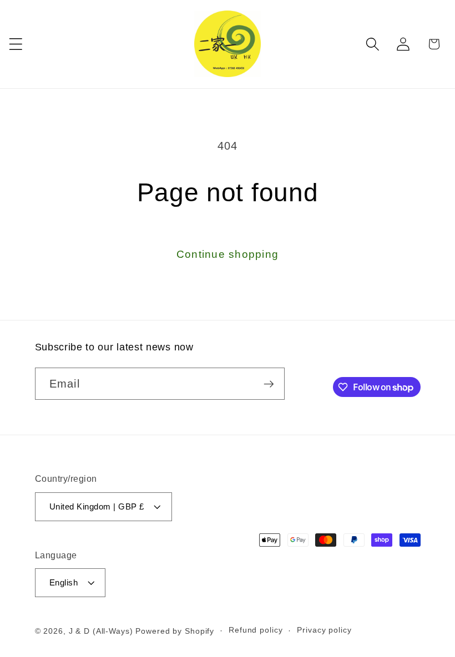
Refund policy (255, 630)
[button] (16, 44)
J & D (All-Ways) (101, 631)
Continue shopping (227, 254)
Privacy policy (324, 630)
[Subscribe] (269, 384)
